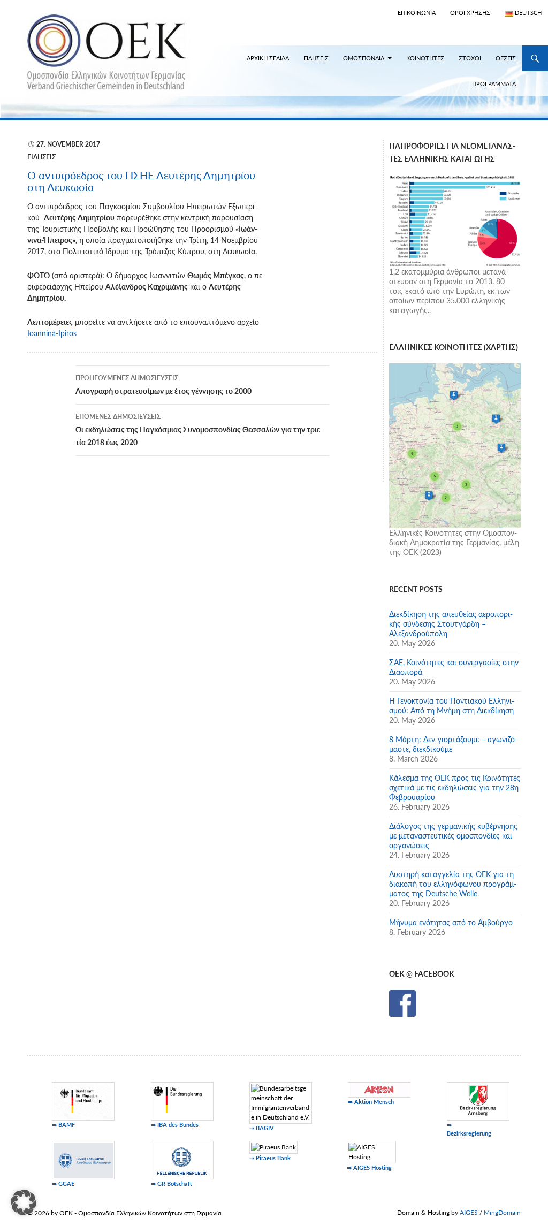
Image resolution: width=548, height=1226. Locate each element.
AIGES (469, 1212)
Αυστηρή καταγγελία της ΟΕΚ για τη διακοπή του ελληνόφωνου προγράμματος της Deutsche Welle (452, 884)
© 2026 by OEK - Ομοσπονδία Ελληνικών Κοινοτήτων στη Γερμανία (124, 1213)
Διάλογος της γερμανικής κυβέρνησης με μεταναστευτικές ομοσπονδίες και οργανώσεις (453, 835)
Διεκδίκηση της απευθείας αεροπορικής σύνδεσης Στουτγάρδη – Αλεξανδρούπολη (451, 624)
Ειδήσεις (41, 157)
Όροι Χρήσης (470, 12)
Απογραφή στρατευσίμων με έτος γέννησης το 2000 (163, 384)
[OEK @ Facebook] (402, 1002)
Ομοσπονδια (363, 58)
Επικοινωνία (417, 12)
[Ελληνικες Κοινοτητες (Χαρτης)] (455, 445)
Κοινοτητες (425, 58)
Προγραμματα (494, 83)
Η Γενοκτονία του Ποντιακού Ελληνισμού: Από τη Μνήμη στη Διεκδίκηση (451, 705)
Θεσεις (506, 58)
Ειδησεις (316, 58)
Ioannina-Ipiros (52, 333)
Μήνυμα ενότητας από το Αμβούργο (451, 922)
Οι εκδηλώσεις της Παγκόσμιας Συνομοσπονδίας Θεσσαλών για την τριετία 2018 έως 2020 (199, 430)
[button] (23, 1202)
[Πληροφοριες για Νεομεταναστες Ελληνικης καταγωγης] (455, 219)
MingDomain (502, 1212)
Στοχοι (470, 58)
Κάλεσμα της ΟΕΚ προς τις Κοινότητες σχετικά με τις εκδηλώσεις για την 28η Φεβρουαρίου (454, 787)
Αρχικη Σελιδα (268, 58)
